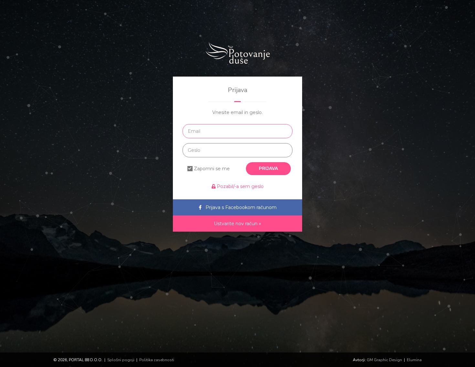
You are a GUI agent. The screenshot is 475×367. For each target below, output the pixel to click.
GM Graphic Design (384, 359)
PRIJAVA (268, 168)
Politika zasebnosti (156, 359)
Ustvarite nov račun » (237, 223)
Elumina (414, 359)
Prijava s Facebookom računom (241, 207)
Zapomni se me (212, 169)
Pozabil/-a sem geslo (240, 186)
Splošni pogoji (120, 359)
